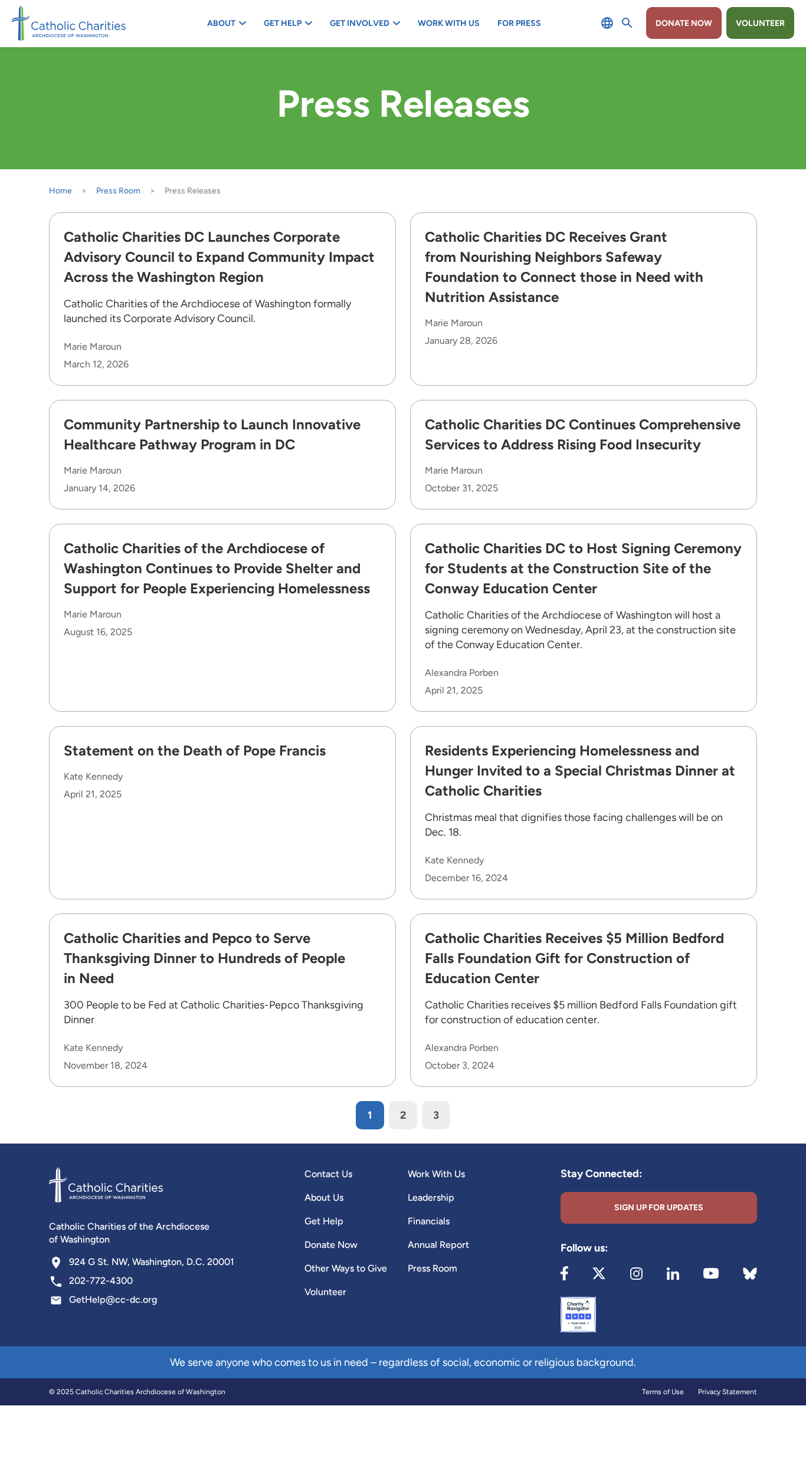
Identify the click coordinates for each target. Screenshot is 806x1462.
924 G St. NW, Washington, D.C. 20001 (151, 1261)
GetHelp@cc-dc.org (113, 1299)
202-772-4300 (101, 1280)
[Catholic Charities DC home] (69, 23)
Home (60, 191)
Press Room (118, 191)
